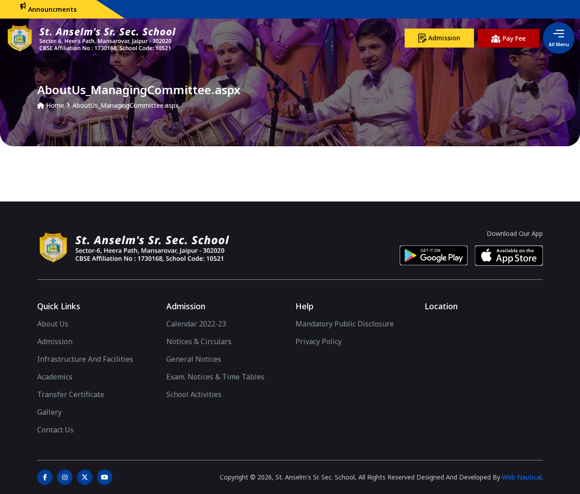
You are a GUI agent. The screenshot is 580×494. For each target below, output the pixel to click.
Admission (443, 38)
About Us (52, 324)
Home (54, 105)
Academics (54, 377)
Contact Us (55, 430)
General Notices (193, 359)
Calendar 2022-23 (196, 324)
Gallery (49, 412)
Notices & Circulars (199, 341)
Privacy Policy (318, 341)
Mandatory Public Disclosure (344, 324)
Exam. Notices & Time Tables (215, 377)
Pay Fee (513, 38)
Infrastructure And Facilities (85, 359)
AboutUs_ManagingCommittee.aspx (125, 105)
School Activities (194, 394)
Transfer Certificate (70, 394)
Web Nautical (521, 477)
